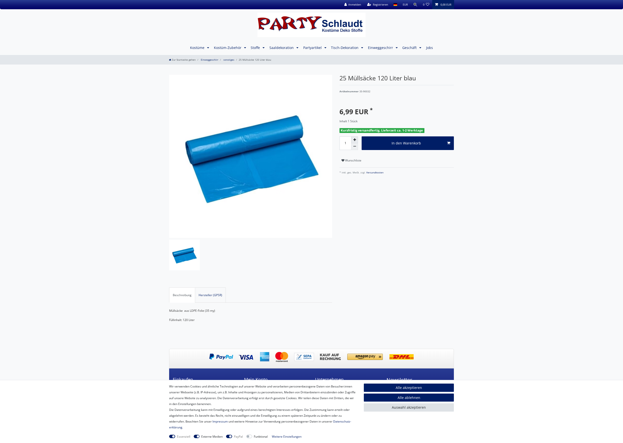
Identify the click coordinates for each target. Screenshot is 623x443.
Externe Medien (212, 436)
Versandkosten (375, 172)
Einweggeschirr (381, 47)
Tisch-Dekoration (345, 47)
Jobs (429, 47)
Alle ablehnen (409, 397)
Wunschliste (352, 160)
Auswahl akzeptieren (409, 407)
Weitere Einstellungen (287, 436)
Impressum (220, 421)
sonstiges (228, 59)
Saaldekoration (282, 47)
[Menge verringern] (354, 146)
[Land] (395, 4)
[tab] (182, 294)
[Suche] (415, 4)
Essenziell (183, 436)
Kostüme (197, 47)
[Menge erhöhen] (354, 139)
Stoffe (256, 47)
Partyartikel (313, 47)
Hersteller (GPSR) (210, 295)
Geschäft (410, 47)
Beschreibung (182, 295)
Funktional (261, 436)
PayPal (238, 436)
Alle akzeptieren (409, 387)
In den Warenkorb (406, 143)
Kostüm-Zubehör (228, 47)
